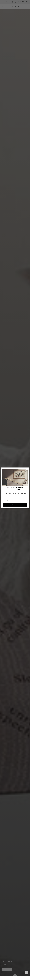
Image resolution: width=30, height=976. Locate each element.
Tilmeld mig (15, 505)
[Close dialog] (27, 469)
